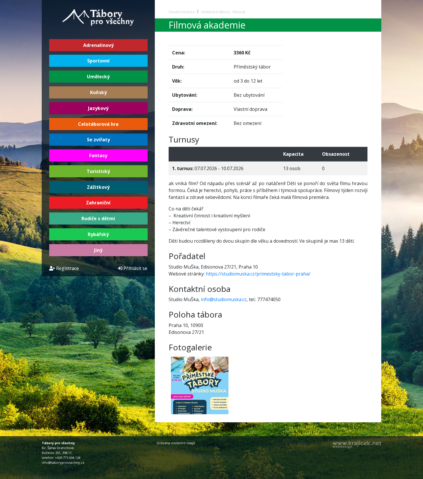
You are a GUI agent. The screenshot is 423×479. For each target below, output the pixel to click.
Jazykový (98, 108)
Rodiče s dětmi (98, 218)
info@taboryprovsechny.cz (63, 462)
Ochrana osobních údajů (176, 443)
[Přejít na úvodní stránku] (98, 17)
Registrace (67, 268)
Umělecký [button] (98, 76)
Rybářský (98, 234)
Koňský (98, 92)
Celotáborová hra (98, 124)
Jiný (98, 250)
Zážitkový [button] (98, 187)
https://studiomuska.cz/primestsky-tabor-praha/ (258, 274)
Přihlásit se (134, 268)
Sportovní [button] (98, 61)
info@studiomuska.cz (224, 299)
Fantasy (98, 155)
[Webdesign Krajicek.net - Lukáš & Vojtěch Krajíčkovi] (356, 444)
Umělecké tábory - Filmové (223, 11)
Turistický (98, 171)
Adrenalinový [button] (98, 45)
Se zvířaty (98, 139)
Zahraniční (98, 202)
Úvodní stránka (182, 11)
